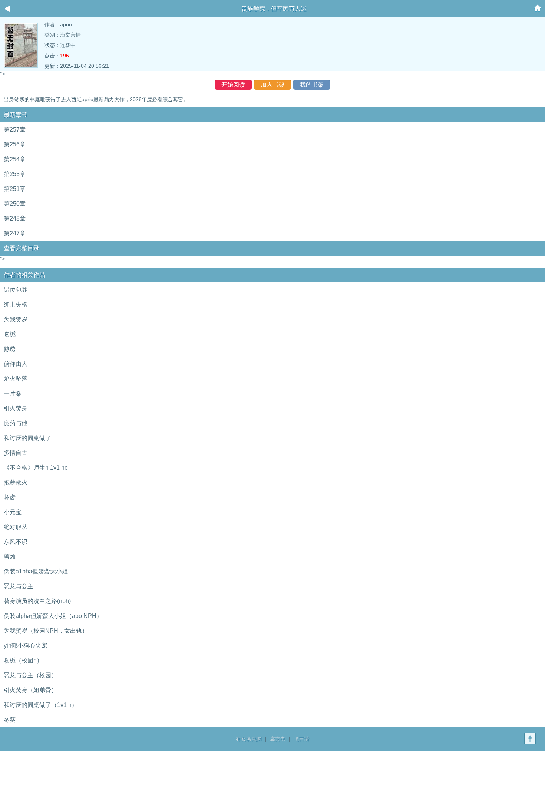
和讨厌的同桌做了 (27, 438)
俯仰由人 (15, 364)
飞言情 (301, 739)
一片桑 (13, 393)
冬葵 (10, 720)
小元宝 (13, 512)
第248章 (15, 218)
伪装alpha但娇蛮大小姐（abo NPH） (53, 616)
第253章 (15, 174)
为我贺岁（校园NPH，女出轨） (46, 631)
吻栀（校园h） (23, 660)
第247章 (15, 233)
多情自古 (15, 453)
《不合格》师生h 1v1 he (36, 467)
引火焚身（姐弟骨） (30, 690)
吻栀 (10, 334)
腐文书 (277, 739)
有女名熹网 (249, 739)
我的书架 (312, 85)
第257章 (15, 129)
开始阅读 (233, 85)
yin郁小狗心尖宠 (25, 645)
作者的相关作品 (24, 275)
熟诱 (10, 349)
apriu (66, 24)
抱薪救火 (15, 482)
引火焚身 (15, 408)
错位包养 (15, 290)
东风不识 (15, 542)
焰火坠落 (15, 378)
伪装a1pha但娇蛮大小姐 (36, 571)
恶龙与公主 (18, 586)
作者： (52, 24)
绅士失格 (15, 304)
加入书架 (272, 85)
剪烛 (10, 556)
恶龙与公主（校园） (30, 675)
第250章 (15, 204)
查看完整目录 (21, 248)
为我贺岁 (15, 319)
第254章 (15, 159)
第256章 (15, 144)
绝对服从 (15, 527)
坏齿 (10, 497)
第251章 (15, 189)
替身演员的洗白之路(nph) (37, 601)
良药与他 (15, 423)
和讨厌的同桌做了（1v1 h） (40, 705)
